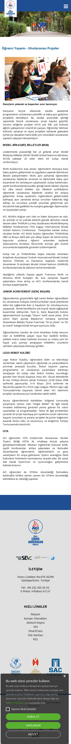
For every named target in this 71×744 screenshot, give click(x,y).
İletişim (35, 614)
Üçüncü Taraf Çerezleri (23, 709)
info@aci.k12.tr (40, 591)
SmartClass (35, 631)
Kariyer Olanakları (35, 618)
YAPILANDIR (33, 725)
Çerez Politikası (15, 702)
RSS (35, 639)
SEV (35, 627)
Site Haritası (35, 635)
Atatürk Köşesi (36, 622)
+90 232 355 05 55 (38, 587)
